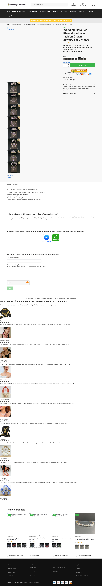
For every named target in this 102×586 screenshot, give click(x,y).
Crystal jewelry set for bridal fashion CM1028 (39, 538)
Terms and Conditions (82, 575)
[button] (92, 13)
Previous (10, 175)
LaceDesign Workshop (33, 582)
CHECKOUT (73, 5)
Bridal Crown (73, 298)
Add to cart (82, 65)
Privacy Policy (11, 571)
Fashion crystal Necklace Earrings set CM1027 (61, 538)
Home (8, 24)
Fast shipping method (69, 93)
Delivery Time (67, 84)
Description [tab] (15, 184)
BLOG (93, 5)
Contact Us (79, 571)
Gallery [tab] (9, 184)
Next (9, 177)
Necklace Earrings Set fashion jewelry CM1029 (15, 538)
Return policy (11, 575)
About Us (10, 564)
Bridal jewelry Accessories (28, 24)
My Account (79, 564)
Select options (17, 549)
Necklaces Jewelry (16, 24)
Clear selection (66, 62)
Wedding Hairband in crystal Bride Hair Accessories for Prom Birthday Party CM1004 (84, 539)
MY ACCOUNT (82, 5)
